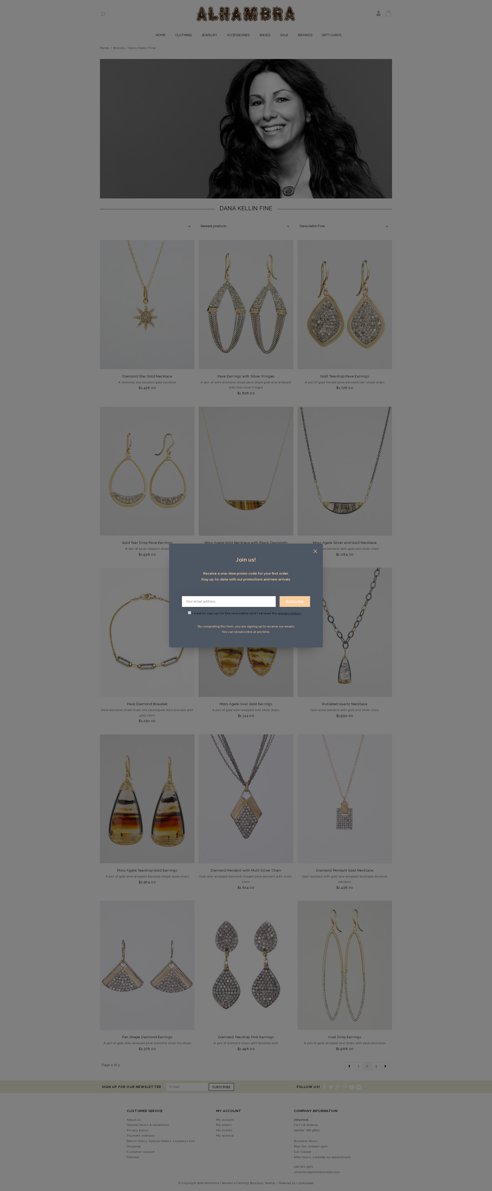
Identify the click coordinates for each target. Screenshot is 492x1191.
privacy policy (289, 613)
